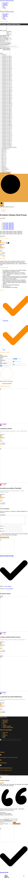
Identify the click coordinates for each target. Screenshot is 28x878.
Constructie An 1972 (7, 82)
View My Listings (4, 591)
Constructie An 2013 (7, 131)
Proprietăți (5, 4)
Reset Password (16, 823)
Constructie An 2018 (7, 137)
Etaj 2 (4, 156)
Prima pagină (5, 719)
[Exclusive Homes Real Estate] (7, 0)
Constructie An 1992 (7, 106)
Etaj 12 (4, 154)
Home (4, 209)
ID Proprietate (3, 47)
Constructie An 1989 (7, 102)
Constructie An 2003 (7, 118)
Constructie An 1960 (7, 68)
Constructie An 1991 (7, 105)
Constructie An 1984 (7, 95)
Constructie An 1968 (7, 79)
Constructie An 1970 (7, 80)
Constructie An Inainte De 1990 (9, 147)
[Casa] (9, 33)
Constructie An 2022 (7, 143)
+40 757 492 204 (7, 586)
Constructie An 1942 (7, 60)
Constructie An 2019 (7, 139)
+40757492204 (4, 10)
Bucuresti (5, 210)
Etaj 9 (4, 166)
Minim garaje (3, 48)
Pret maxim (2, 39)
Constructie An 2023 (7, 144)
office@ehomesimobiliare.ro (6, 767)
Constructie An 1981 (7, 91)
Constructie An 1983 (7, 94)
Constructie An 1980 (7, 90)
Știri (3, 6)
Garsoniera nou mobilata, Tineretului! (10, 488)
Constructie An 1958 (7, 67)
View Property (3, 632)
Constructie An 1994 (7, 109)
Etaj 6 (4, 162)
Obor (4, 211)
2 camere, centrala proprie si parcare (10, 637)
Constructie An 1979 (7, 88)
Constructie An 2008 (7, 124)
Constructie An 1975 (7, 83)
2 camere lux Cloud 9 (6, 428)
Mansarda (4, 167)
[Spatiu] (9, 35)
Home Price (2, 360)
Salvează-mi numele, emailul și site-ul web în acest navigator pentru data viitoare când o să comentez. (14, 534)
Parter (4, 170)
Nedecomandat (5, 169)
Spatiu (4, 736)
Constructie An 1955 (7, 64)
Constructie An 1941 (7, 58)
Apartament (5, 732)
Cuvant (1, 45)
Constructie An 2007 (7, 122)
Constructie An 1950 (7, 63)
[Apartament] (9, 31)
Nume (1, 526)
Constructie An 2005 (7, 120)
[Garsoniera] (9, 34)
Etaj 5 (4, 161)
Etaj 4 (4, 159)
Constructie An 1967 (7, 77)
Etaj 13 (4, 155)
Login (14, 822)
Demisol (4, 150)
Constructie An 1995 (7, 110)
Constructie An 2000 (7, 116)
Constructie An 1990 (7, 103)
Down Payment (3, 363)
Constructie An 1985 (7, 97)
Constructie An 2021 (7, 141)
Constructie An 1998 (7, 114)
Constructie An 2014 (7, 132)
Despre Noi (5, 5)
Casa (4, 733)
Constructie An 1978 (7, 87)
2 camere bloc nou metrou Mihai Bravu (11, 696)
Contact (4, 7)
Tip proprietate (3, 35)
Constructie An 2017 (7, 136)
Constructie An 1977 (7, 86)
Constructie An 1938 (7, 56)
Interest (1, 357)
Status (1, 36)
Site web (2, 531)
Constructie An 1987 (7, 99)
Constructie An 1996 (7, 112)
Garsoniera (5, 735)
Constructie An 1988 (7, 101)
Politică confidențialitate (8, 727)
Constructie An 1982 (7, 92)
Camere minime (3, 43)
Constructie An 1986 (7, 98)
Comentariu (3, 514)
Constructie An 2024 (7, 146)
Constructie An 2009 (7, 125)
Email (1, 528)
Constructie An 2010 (7, 127)
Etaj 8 (4, 165)
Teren (4, 737)
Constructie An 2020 (7, 140)
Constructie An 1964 (7, 73)
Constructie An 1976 (7, 84)
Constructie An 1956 (7, 65)
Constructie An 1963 (7, 72)
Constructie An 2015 (7, 133)
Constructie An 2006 (7, 121)
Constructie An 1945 (7, 61)
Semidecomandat (6, 171)
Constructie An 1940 (7, 57)
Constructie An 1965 (7, 75)
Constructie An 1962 (7, 71)
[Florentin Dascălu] (6, 49)
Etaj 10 (4, 152)
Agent (1, 53)
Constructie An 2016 (7, 135)
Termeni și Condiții (7, 726)
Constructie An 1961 (7, 69)
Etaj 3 (4, 158)
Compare (2, 783)
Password (2, 820)
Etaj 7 (4, 163)
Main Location (3, 30)
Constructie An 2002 (7, 117)
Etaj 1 (4, 151)
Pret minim (2, 37)
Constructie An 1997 (7, 113)
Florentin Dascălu (4, 872)
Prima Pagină (5, 2)
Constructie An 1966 (7, 76)
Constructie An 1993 (7, 107)
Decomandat (5, 148)
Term (1, 355)
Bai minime (2, 44)
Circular (4, 54)
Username (2, 819)
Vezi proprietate (3, 423)
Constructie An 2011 (7, 128)
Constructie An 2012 (7, 129)
